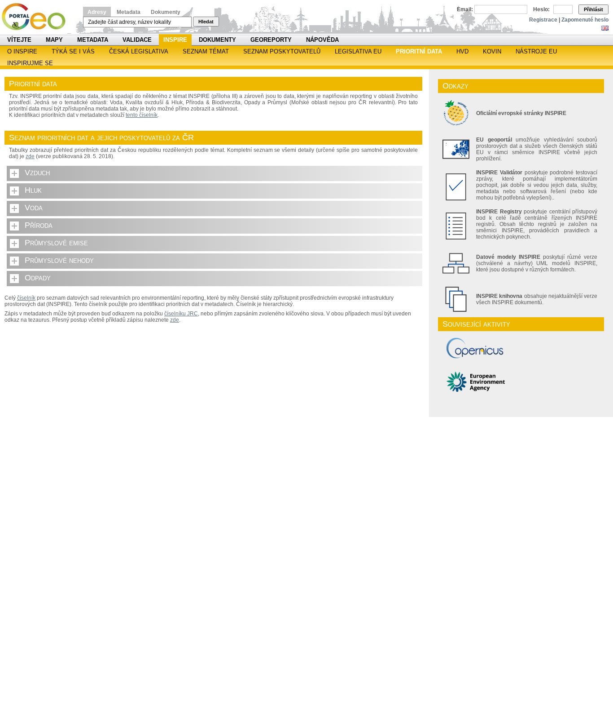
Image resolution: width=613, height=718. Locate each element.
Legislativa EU (358, 51)
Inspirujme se (30, 63)
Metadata (128, 12)
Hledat (206, 21)
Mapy (54, 39)
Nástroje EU (536, 51)
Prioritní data (419, 51)
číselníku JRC (181, 313)
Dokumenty (165, 12)
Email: (465, 9)
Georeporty (271, 39)
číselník (26, 298)
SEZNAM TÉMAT (206, 51)
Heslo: (541, 9)
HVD (462, 51)
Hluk (33, 190)
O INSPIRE (22, 51)
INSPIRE (175, 39)
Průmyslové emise (56, 242)
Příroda (39, 225)
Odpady (38, 277)
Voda (34, 207)
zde (30, 156)
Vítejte (19, 39)
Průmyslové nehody (59, 260)
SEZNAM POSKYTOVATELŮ (281, 51)
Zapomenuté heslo (585, 20)
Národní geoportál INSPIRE (37, 17)
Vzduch (37, 172)
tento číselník (142, 115)
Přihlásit (593, 9)
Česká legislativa (138, 51)
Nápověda (322, 39)
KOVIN (492, 51)
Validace (137, 39)
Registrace (543, 20)
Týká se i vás (73, 51)
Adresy (97, 12)
